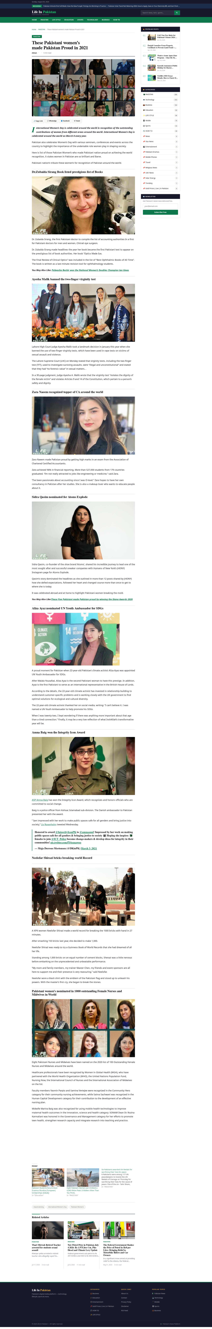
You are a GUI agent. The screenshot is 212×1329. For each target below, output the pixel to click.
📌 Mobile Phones (160, 157)
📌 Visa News (160, 141)
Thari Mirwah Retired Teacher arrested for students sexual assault (46, 1247)
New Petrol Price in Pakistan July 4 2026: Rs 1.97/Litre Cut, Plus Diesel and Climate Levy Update (83, 1247)
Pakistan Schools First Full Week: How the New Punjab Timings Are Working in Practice (74, 6)
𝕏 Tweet (77, 121)
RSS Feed (124, 1310)
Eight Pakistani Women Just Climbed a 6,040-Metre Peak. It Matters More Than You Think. (83, 1190)
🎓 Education (160, 110)
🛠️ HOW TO (160, 131)
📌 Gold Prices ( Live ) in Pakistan (160, 188)
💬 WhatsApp (51, 121)
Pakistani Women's (77, 1207)
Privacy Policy (126, 1302)
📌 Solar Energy (160, 178)
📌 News (160, 136)
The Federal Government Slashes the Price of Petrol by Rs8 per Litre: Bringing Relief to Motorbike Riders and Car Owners (118, 1250)
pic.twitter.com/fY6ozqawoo (65, 842)
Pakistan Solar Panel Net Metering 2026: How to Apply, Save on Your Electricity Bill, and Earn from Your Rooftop (148, 6)
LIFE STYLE (56, 20)
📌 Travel (160, 162)
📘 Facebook (65, 121)
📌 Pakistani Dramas (160, 152)
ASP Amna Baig (40, 799)
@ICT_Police (58, 839)
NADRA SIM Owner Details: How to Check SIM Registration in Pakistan (167, 78)
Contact (124, 1298)
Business (106, 20)
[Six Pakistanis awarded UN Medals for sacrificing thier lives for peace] (119, 1178)
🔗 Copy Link (38, 121)
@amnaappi (86, 832)
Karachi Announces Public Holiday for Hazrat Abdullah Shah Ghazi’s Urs (167, 67)
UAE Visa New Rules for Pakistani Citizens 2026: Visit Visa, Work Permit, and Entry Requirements (166, 38)
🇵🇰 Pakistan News (158, 1293)
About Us (124, 1293)
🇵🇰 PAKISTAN (160, 94)
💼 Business (160, 105)
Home (34, 29)
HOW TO (116, 20)
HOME (34, 20)
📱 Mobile (160, 120)
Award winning (39, 1207)
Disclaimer (125, 1306)
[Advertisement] (83, 1142)
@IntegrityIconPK (65, 832)
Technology (92, 20)
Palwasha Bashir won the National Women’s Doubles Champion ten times (90, 270)
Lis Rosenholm (48, 824)
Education (69, 20)
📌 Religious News (160, 168)
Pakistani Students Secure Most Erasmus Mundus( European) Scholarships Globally (44, 1190)
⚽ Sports (160, 126)
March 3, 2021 (89, 848)
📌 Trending (160, 183)
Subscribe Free (160, 212)
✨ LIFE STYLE (160, 115)
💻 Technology (160, 100)
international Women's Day (57, 1207)
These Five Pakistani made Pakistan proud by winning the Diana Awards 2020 (92, 599)
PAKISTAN (44, 20)
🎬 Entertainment (160, 147)
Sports (80, 20)
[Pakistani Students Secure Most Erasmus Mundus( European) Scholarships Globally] (48, 1177)
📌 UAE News (160, 173)
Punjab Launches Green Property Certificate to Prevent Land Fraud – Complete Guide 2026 (161, 47)
